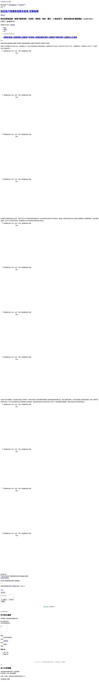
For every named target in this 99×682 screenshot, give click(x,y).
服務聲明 (63, 662)
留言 (18, 586)
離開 (8, 679)
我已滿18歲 (3, 679)
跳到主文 (3, 15)
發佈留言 (3, 601)
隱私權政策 (57, 662)
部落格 (5, 29)
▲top (2, 589)
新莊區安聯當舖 (5, 578)
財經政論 (12, 24)
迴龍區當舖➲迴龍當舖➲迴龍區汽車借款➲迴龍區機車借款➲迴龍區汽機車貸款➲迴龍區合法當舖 (40, 37)
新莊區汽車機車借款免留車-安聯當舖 (19, 11)
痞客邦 (14, 586)
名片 (4, 31)
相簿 (4, 27)
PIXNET (38, 662)
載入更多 (3, 592)
